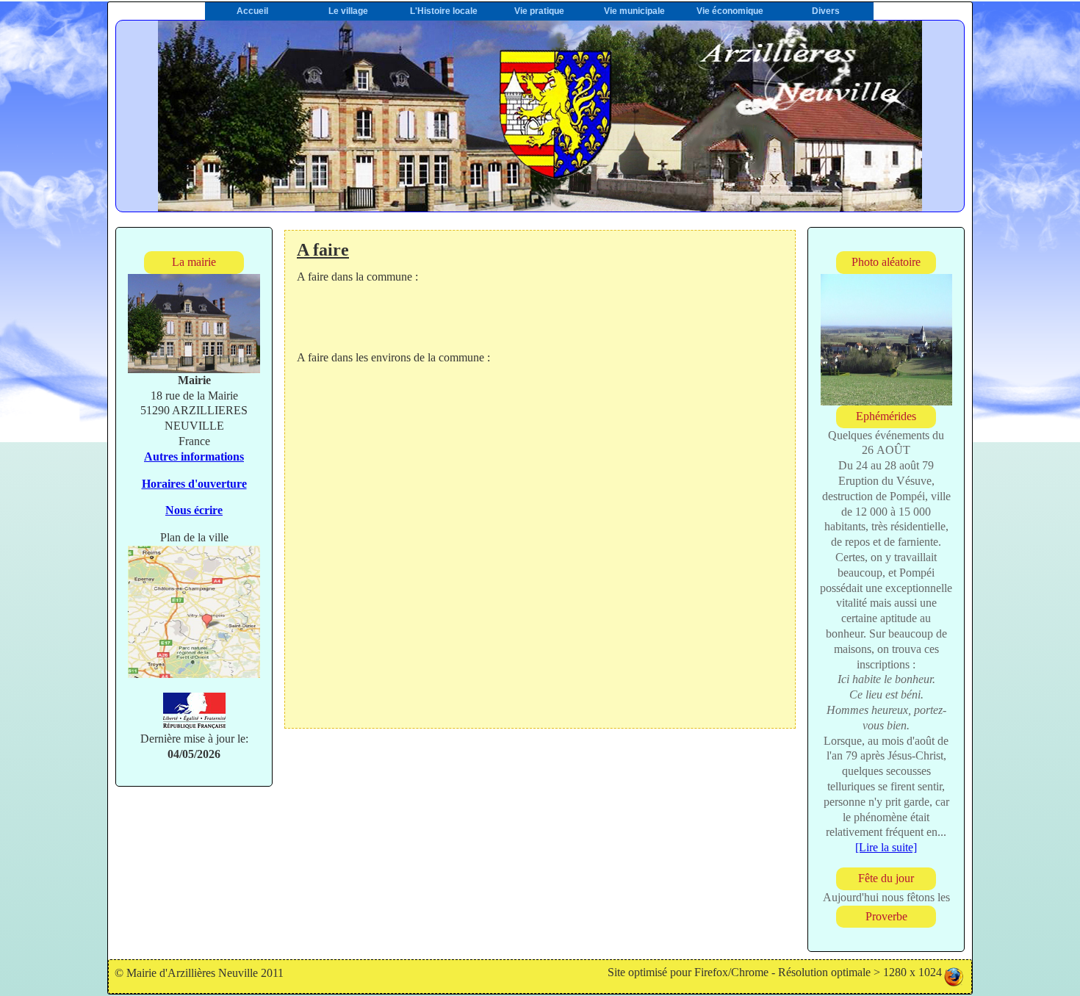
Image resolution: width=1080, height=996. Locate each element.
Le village (348, 11)
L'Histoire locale (444, 11)
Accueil (252, 11)
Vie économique (729, 11)
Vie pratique (539, 11)
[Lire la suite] (886, 847)
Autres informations (194, 456)
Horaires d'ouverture (194, 483)
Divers (826, 11)
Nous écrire (194, 510)
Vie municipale (634, 11)
